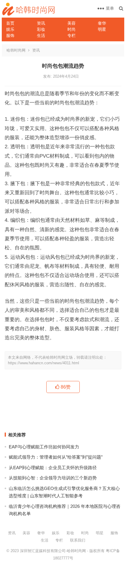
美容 (71, 23)
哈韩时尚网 (15, 50)
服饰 (10, 35)
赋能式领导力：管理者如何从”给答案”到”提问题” (56, 457)
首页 (10, 23)
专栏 (71, 35)
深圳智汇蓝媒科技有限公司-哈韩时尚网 (53, 551)
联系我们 (77, 540)
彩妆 (41, 29)
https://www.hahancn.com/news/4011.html (43, 363)
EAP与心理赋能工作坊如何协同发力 (44, 446)
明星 (102, 29)
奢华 (102, 23)
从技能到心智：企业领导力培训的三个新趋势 (53, 477)
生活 (41, 35)
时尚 (71, 29)
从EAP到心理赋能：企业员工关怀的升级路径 (53, 467)
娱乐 (10, 29)
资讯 (41, 23)
